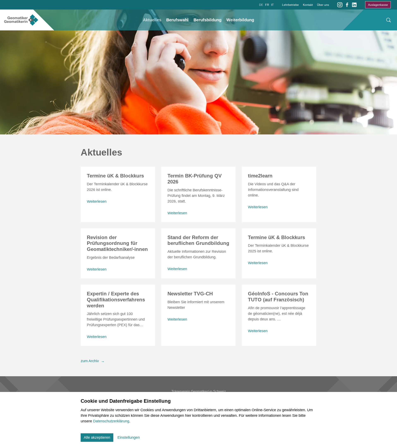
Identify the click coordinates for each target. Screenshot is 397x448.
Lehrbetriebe (290, 4)
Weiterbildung (240, 20)
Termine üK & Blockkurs (115, 175)
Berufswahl (177, 20)
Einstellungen (128, 437)
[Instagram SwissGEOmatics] (339, 4)
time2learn (260, 175)
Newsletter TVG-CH (190, 293)
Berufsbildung (207, 20)
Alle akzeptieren (97, 437)
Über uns (323, 4)
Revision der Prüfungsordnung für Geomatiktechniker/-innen (117, 243)
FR (267, 4)
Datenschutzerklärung (111, 421)
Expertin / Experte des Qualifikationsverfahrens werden (116, 299)
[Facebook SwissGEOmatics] (347, 4)
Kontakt (308, 4)
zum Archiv (90, 361)
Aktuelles (152, 20)
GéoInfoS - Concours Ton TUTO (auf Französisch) (278, 296)
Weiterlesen (96, 201)
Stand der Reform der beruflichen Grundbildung (198, 240)
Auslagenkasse (378, 4)
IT (272, 4)
